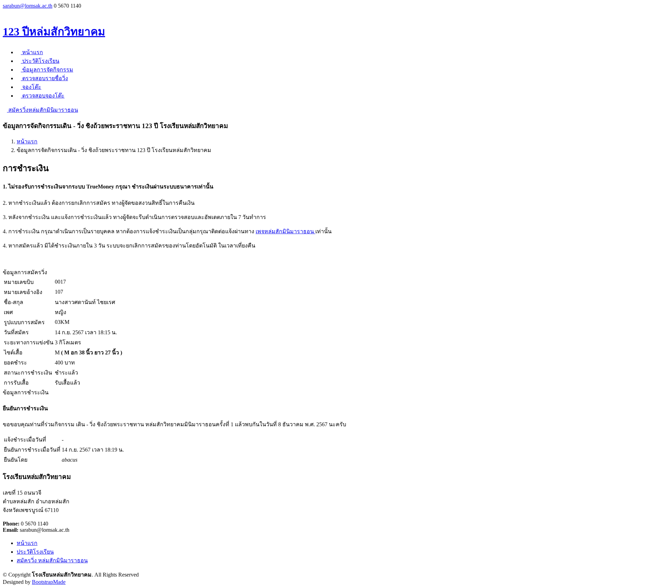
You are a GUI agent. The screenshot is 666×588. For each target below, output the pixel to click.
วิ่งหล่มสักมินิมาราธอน (42, 110)
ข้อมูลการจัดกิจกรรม (47, 70)
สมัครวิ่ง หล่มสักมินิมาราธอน (52, 560)
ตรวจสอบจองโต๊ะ (43, 96)
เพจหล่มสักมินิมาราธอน (285, 231)
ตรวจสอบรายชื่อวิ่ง (44, 78)
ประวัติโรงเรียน (40, 61)
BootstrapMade (49, 582)
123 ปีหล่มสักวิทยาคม (54, 31)
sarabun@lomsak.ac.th (27, 6)
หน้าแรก (32, 52)
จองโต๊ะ (31, 87)
